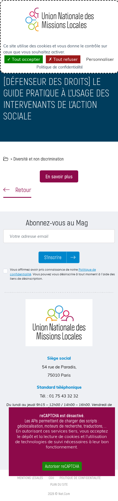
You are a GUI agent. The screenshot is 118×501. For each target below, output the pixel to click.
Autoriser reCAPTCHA (62, 466)
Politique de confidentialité (80, 478)
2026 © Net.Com (59, 493)
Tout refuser (65, 59)
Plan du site (59, 484)
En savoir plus (59, 176)
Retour (22, 189)
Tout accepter (25, 59)
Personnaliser (100, 59)
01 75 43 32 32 (63, 396)
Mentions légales (30, 478)
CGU (51, 478)
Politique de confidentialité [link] (59, 67)
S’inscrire (52, 257)
